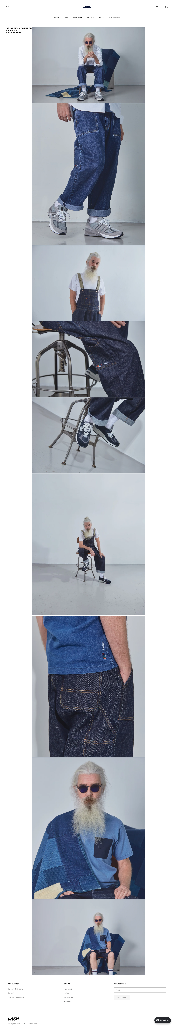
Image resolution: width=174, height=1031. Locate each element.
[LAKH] (87, 7)
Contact (11, 993)
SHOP (66, 17)
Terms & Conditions (16, 997)
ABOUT (101, 17)
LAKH (23, 1024)
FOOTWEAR (77, 17)
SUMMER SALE (114, 17)
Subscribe (121, 997)
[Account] (156, 7)
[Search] (7, 7)
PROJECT (90, 17)
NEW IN (56, 17)
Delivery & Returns (15, 989)
